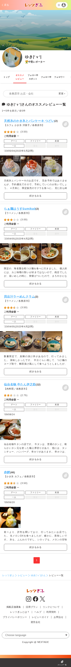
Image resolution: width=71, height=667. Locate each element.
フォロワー (59, 77)
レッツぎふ (8, 575)
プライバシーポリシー (15, 617)
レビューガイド (40, 617)
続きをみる (35, 195)
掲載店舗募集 (13, 607)
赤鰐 (7, 472)
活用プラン (32, 607)
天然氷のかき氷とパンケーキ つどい (29, 120)
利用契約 (51, 612)
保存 (65, 124)
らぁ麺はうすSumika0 (20, 208)
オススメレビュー (20, 77)
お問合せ (58, 617)
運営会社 (35, 622)
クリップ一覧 (62, 665)
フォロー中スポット (33, 77)
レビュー (23, 575)
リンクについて (51, 607)
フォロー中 (46, 77)
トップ (6, 77)
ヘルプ (38, 612)
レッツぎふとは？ (20, 612)
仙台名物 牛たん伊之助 (20, 384)
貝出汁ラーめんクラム (19, 296)
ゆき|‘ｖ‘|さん (38, 575)
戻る (6, 4)
